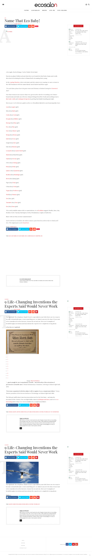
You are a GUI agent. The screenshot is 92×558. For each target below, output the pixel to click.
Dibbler (16, 119)
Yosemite (8, 202)
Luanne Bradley (18, 23)
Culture (26, 10)
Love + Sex (52, 10)
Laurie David (19, 151)
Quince (8, 170)
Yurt (16, 202)
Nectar (14, 159)
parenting (37, 235)
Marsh (8, 155)
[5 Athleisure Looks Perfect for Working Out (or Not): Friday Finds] (72, 43)
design (10, 411)
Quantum (16, 170)
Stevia (8, 178)
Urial (14, 186)
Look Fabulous (35, 10)
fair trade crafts (10, 99)
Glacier (14, 131)
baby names (14, 235)
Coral (14, 115)
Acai (7, 107)
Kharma (14, 147)
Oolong (15, 163)
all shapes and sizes (44, 399)
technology (47, 411)
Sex (5, 18)
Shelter (44, 10)
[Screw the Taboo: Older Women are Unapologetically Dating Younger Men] (72, 34)
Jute (14, 143)
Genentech (54, 88)
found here (26, 223)
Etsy (15, 123)
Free (7, 127)
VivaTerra (16, 190)
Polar (14, 166)
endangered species (24, 99)
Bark (13, 111)
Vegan (8, 190)
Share (11, 26)
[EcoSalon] (12, 4)
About (23, 540)
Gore (7, 131)
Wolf (7, 194)
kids (26, 235)
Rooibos (8, 174)
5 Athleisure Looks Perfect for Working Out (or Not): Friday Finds (81, 44)
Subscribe (23, 545)
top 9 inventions (54, 411)
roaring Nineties (14, 82)
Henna (15, 135)
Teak (14, 182)
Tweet (23, 26)
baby (10, 235)
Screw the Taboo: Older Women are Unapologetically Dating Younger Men (81, 32)
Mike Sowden (17, 309)
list (28, 411)
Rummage (17, 174)
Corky (8, 115)
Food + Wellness (62, 10)
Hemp (7, 135)
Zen (7, 206)
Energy (8, 123)
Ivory (13, 139)
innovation (24, 411)
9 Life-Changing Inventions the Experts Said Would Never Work (31, 304)
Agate (13, 107)
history (19, 411)
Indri (7, 139)
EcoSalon (40, 210)
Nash (7, 159)
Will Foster (13, 227)
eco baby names (20, 235)
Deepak (8, 119)
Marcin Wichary (35, 380)
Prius (7, 166)
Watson (14, 194)
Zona (13, 206)
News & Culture (40, 411)
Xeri (7, 198)
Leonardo (9, 151)
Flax (13, 127)
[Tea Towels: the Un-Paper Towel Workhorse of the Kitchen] (72, 50)
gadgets (14, 411)
